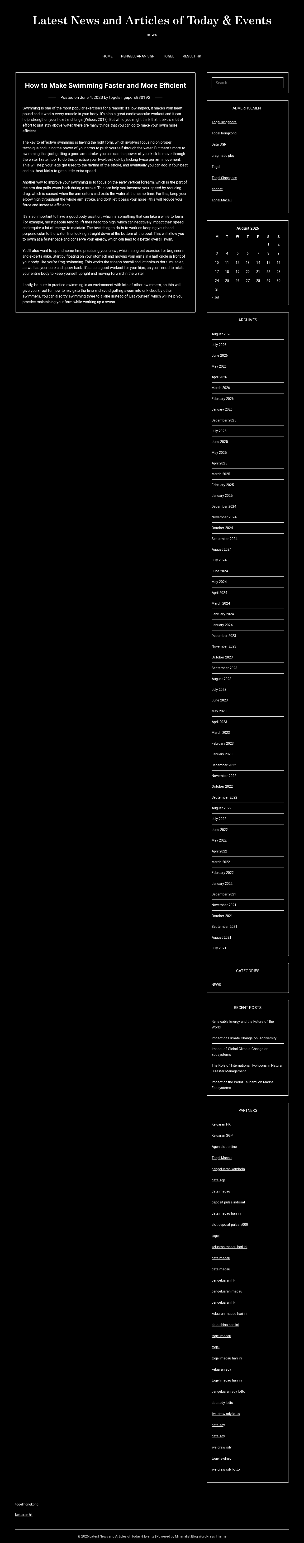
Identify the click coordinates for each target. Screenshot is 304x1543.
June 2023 (220, 700)
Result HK (192, 56)
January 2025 (222, 495)
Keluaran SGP (222, 1135)
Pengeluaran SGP (138, 56)
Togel (169, 56)
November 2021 (224, 905)
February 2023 (223, 743)
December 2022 (224, 765)
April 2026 (219, 377)
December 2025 (224, 420)
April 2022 (219, 851)
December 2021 (224, 894)
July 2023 (219, 689)
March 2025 (221, 474)
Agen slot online (224, 1147)
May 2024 (219, 582)
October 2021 (222, 916)
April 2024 (219, 593)
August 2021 (221, 937)
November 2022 (224, 776)
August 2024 (221, 549)
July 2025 (219, 431)
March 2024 (221, 603)
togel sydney (221, 1458)
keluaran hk (24, 1515)
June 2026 (220, 355)
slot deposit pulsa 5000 (230, 1224)
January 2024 (222, 625)
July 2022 (219, 819)
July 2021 (219, 948)
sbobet (217, 189)
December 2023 (224, 636)
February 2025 (223, 485)
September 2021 (224, 926)
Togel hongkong (224, 133)
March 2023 (221, 732)
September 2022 (224, 797)
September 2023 (224, 668)
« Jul (215, 297)
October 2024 (222, 528)
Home (108, 56)
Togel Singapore (224, 178)
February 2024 (223, 614)
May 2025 (219, 452)
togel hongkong (26, 1504)
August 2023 (221, 679)
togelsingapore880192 (129, 97)
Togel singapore (224, 122)
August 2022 (221, 808)
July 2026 (219, 345)
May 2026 (219, 366)
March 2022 (221, 862)
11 (227, 262)
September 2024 (224, 539)
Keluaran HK (221, 1124)
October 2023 (222, 657)
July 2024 (219, 560)
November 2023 (224, 646)
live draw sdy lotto (226, 1469)
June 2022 (220, 830)
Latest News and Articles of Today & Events (152, 19)
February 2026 (223, 399)
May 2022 (219, 840)
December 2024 (224, 506)
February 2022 (223, 873)
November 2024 (224, 517)
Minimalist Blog (186, 1536)
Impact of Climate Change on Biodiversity (244, 1038)
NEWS (216, 985)
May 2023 (219, 711)
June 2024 (220, 571)
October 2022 (222, 786)
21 (258, 272)
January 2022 (222, 883)
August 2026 (221, 334)
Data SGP (219, 144)
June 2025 (220, 442)
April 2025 (219, 463)
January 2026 (222, 409)
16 (278, 262)
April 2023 (219, 722)
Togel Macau (222, 200)
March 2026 (221, 388)
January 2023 (222, 754)
